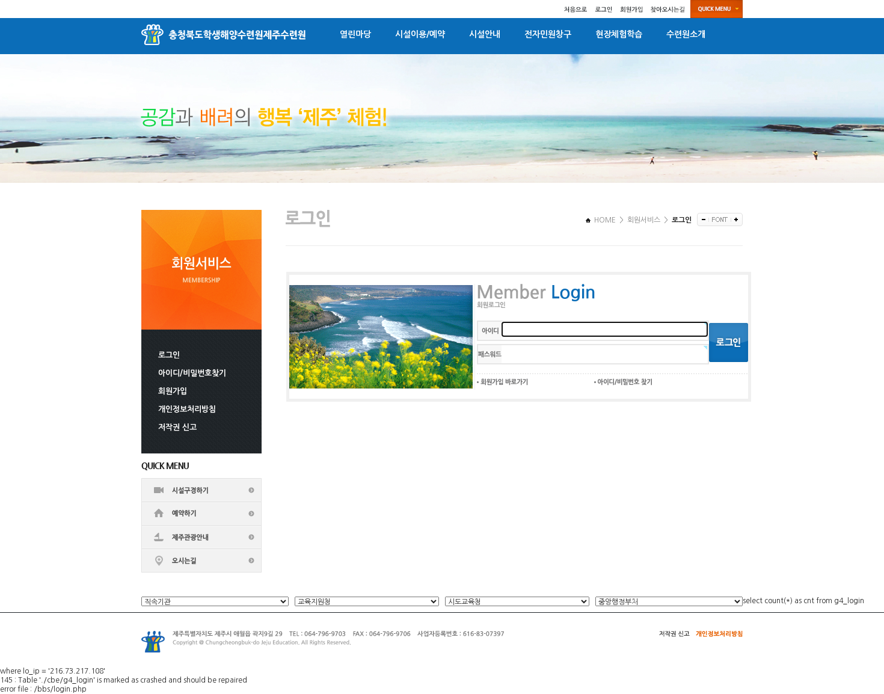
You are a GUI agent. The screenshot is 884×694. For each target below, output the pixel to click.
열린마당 (355, 34)
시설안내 (484, 34)
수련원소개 (685, 34)
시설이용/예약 (420, 34)
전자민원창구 (547, 34)
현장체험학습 (618, 34)
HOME (604, 220)
